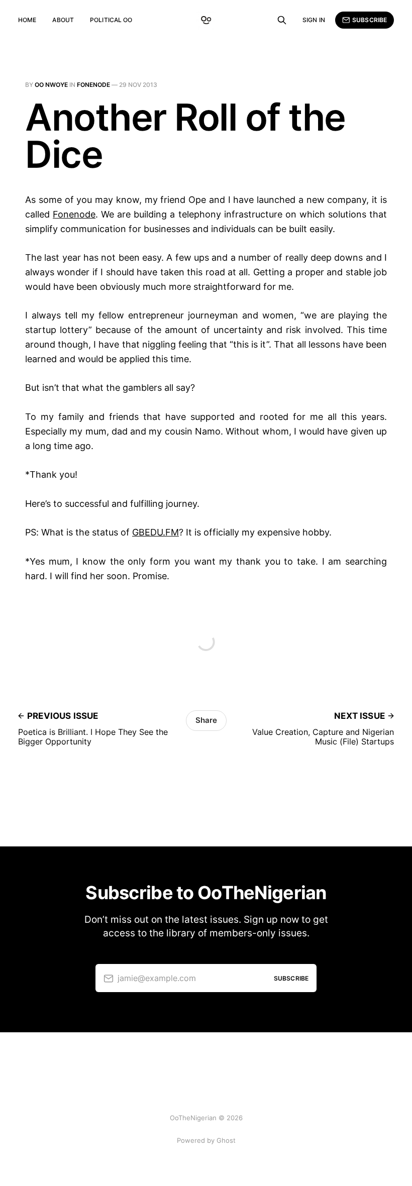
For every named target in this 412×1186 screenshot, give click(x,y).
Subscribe (369, 20)
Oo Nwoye (51, 84)
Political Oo (111, 20)
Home (27, 20)
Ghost (226, 1140)
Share (206, 720)
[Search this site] (281, 20)
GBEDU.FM (155, 532)
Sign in (313, 20)
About (63, 20)
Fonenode (93, 84)
